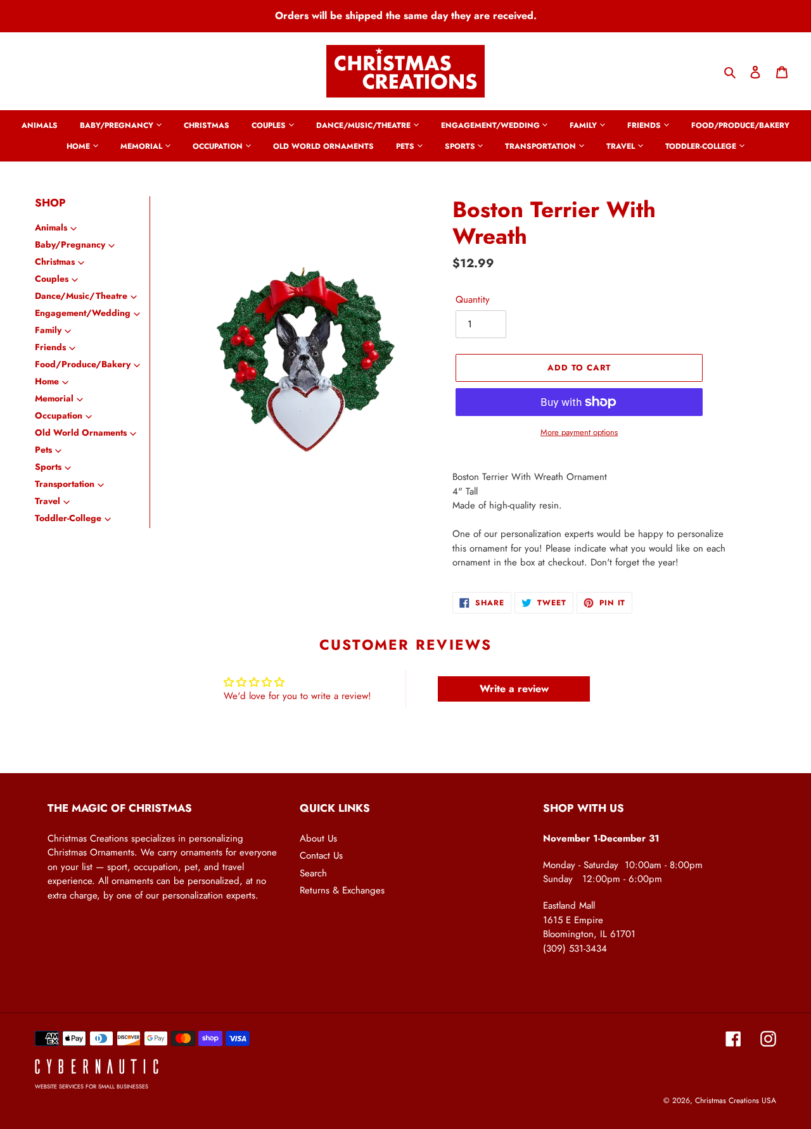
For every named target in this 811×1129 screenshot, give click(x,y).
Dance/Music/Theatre (81, 295)
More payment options (579, 432)
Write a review (514, 688)
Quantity (473, 299)
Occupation (58, 415)
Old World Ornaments (81, 432)
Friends (50, 347)
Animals (51, 227)
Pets (43, 449)
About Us (318, 838)
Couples (51, 278)
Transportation (64, 483)
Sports (48, 466)
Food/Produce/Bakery (83, 364)
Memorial (54, 398)
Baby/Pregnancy (70, 244)
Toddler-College (68, 518)
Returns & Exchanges (342, 890)
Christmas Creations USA (735, 1100)
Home (47, 381)
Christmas (55, 261)
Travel (47, 501)
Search (313, 873)
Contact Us (321, 855)
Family (48, 330)
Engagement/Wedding (83, 312)
